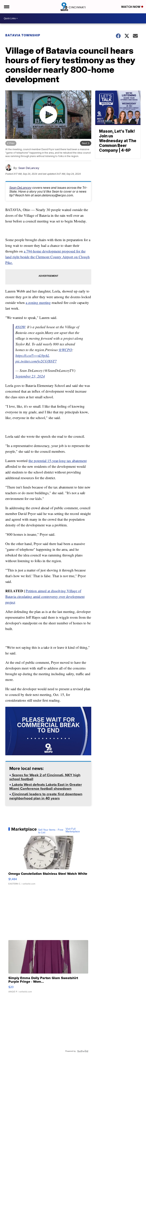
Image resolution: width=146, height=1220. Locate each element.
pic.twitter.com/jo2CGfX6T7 (36, 361)
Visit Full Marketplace (73, 830)
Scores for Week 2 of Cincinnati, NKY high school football (44, 777)
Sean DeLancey (28, 168)
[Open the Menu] (6, 6)
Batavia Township (22, 35)
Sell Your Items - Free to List (50, 831)
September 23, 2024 (30, 376)
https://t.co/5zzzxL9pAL (32, 355)
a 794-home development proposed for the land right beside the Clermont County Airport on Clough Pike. (47, 257)
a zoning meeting (38, 302)
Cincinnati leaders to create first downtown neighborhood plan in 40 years (45, 796)
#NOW (20, 326)
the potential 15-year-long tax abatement (58, 460)
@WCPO (65, 349)
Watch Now (131, 7)
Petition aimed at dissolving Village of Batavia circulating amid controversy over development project (45, 596)
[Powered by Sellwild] (82, 1051)
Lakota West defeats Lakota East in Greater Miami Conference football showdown (45, 787)
